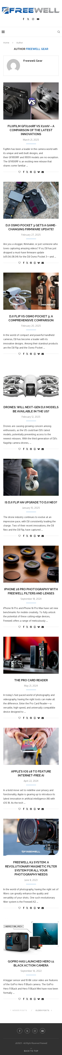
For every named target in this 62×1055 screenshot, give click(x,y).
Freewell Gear (32, 60)
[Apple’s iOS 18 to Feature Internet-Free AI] (31, 746)
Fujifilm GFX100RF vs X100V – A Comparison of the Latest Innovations (31, 130)
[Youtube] (38, 19)
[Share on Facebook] (23, 171)
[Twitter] (28, 19)
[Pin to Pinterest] (31, 171)
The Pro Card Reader (31, 680)
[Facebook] (23, 19)
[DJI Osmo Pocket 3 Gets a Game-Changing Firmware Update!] (31, 200)
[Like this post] (19, 171)
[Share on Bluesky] (39, 171)
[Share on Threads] (35, 171)
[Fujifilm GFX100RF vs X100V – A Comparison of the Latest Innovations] (31, 100)
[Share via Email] (42, 171)
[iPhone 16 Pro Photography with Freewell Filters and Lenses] (31, 564)
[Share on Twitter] (27, 171)
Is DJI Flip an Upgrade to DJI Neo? (31, 502)
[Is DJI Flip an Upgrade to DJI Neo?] (31, 477)
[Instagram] (33, 19)
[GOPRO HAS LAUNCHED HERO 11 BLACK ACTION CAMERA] (31, 936)
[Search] (58, 32)
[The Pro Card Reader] (31, 655)
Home (6, 42)
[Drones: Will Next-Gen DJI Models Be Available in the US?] (31, 382)
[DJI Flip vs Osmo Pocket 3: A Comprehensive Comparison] (31, 291)
